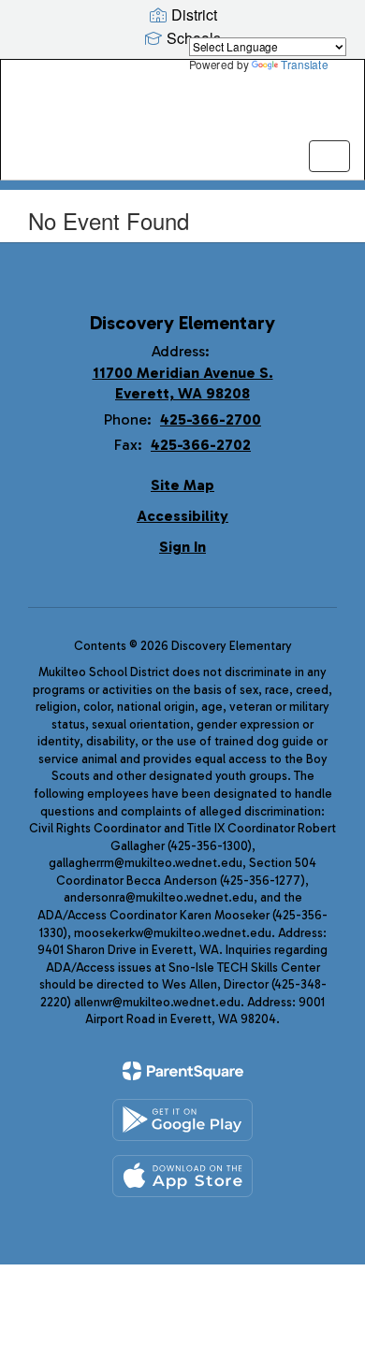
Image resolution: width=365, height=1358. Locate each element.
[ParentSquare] (183, 1071)
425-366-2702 (201, 445)
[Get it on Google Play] (182, 1120)
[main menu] (329, 156)
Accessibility (182, 516)
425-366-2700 (210, 419)
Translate (304, 64)
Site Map (182, 485)
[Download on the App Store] (182, 1176)
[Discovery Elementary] (183, 105)
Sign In (182, 547)
